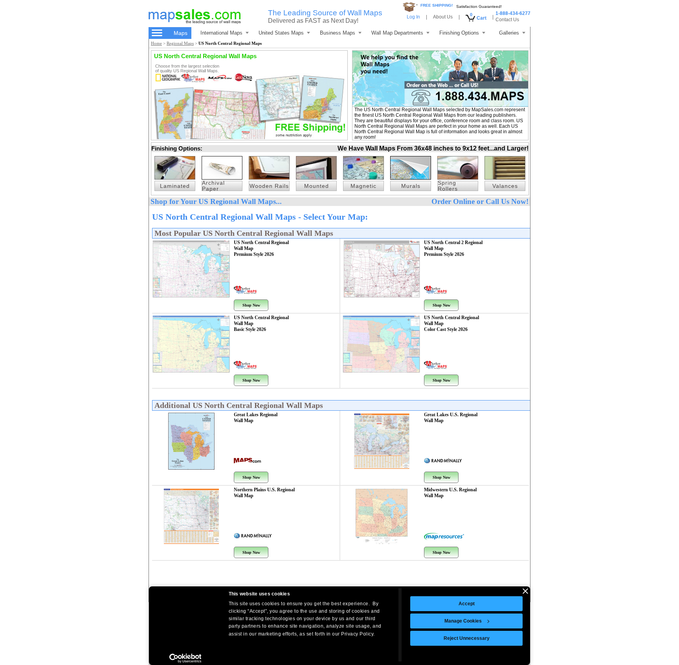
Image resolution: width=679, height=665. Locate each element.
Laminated (175, 186)
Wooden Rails (269, 186)
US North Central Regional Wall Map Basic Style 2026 (261, 323)
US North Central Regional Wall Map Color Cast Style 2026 (451, 323)
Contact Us (507, 19)
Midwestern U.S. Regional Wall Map (450, 492)
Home (156, 43)
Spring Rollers (448, 186)
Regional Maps (180, 43)
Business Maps (337, 33)
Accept (467, 603)
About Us (443, 17)
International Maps (221, 33)
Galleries (509, 33)
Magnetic (363, 186)
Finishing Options (459, 33)
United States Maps (281, 33)
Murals (410, 186)
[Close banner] (525, 591)
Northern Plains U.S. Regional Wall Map (264, 492)
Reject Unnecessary (467, 638)
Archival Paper (213, 186)
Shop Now (251, 305)
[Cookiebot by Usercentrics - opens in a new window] (185, 658)
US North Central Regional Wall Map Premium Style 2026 (261, 248)
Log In (413, 17)
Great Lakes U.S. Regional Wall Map (450, 417)
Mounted (316, 186)
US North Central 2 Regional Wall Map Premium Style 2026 (453, 248)
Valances (505, 186)
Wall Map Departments (397, 33)
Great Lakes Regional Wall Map (255, 417)
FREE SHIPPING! (436, 5)
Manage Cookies (463, 621)
